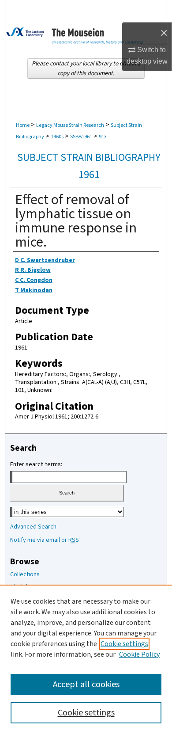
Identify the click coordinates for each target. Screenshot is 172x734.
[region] (86, 659)
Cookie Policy (139, 654)
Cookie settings (124, 644)
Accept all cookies (86, 684)
